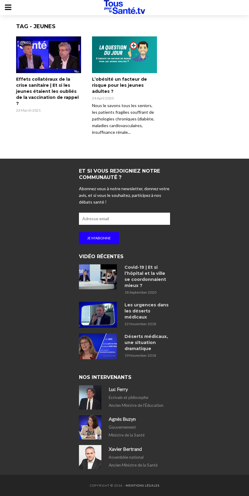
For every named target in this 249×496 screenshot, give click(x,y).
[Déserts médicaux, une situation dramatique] (99, 346)
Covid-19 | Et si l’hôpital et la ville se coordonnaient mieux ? (145, 276)
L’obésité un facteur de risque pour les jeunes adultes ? (119, 85)
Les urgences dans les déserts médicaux (146, 311)
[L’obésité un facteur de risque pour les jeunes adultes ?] (124, 54)
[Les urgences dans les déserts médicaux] (99, 314)
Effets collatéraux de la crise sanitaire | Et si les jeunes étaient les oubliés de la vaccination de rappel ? (47, 91)
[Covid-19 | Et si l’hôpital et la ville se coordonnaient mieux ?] (99, 276)
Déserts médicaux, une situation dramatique (146, 342)
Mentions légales (142, 485)
